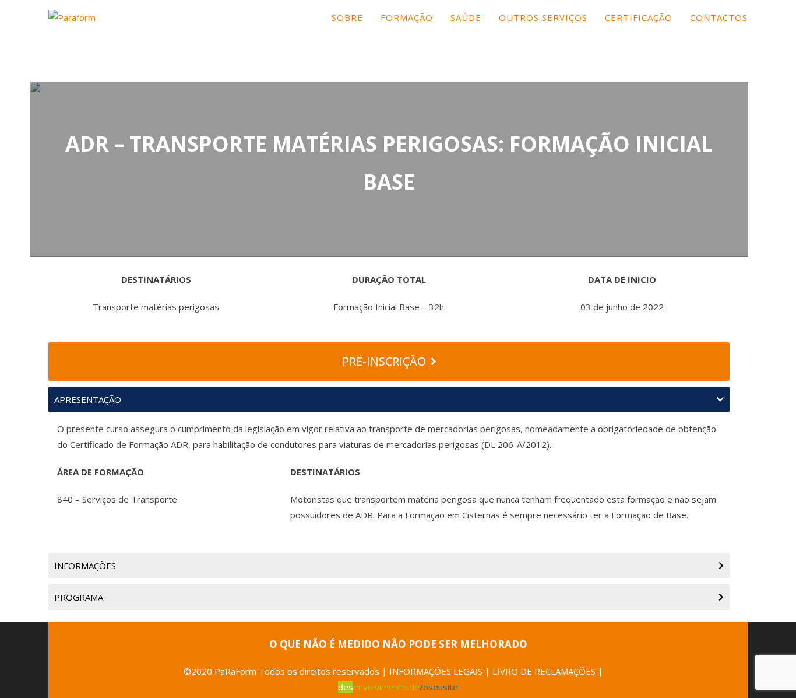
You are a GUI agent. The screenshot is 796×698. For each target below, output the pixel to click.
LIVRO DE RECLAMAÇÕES (544, 671)
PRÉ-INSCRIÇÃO (384, 361)
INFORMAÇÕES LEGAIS (435, 671)
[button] (389, 399)
